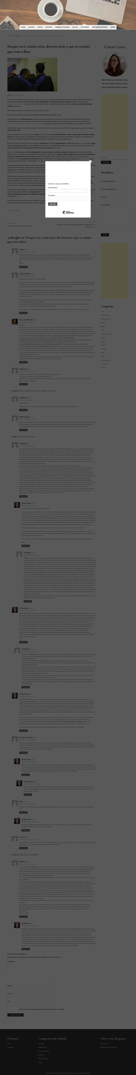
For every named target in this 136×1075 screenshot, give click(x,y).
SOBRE (112, 27)
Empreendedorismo (99, 27)
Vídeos (40, 27)
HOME (23, 27)
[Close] (90, 161)
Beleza (75, 27)
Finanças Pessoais (62, 27)
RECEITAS (49, 27)
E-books (31, 27)
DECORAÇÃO (85, 27)
